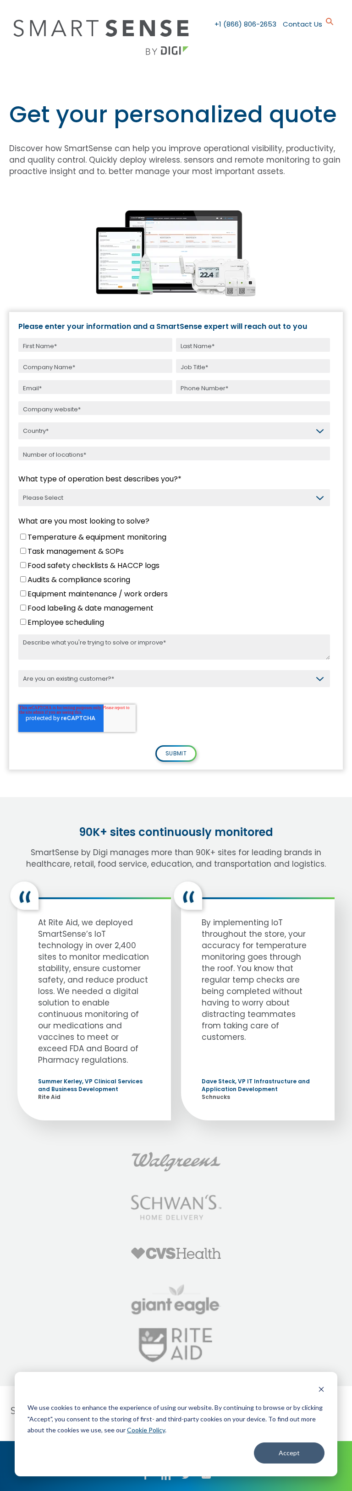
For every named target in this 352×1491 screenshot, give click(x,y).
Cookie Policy (146, 1430)
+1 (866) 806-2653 (245, 24)
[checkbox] (174, 581)
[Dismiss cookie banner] (321, 1390)
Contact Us (302, 24)
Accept (289, 1453)
